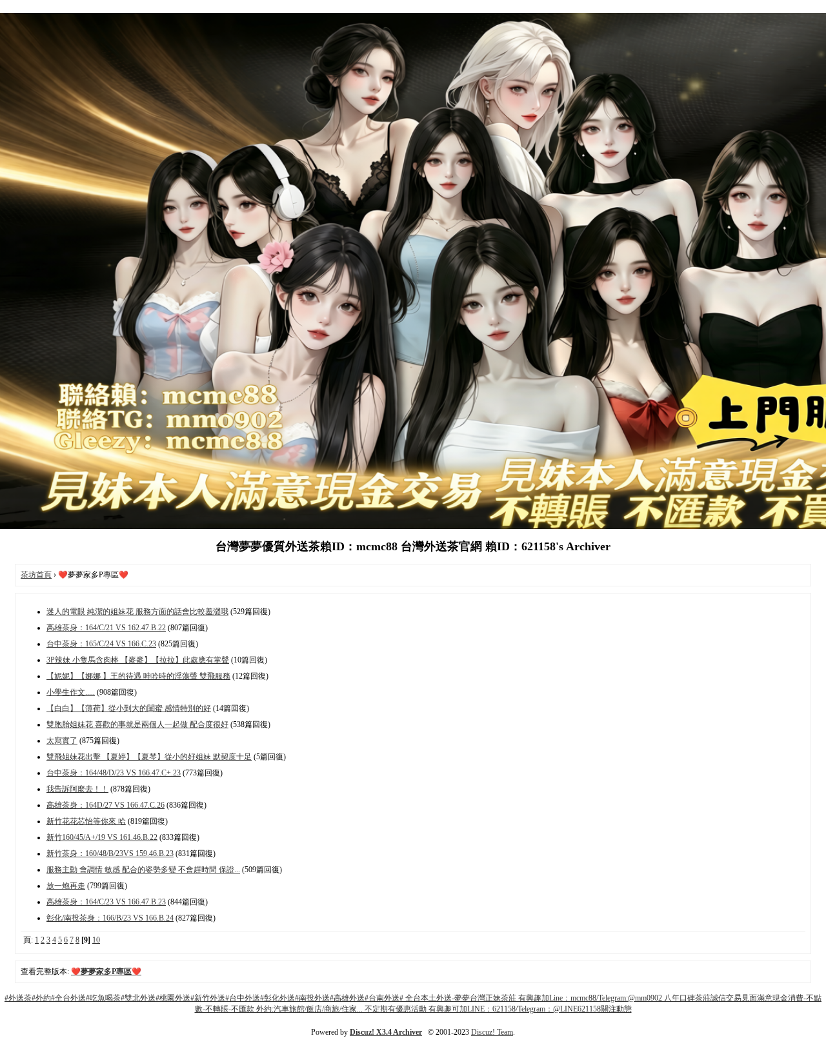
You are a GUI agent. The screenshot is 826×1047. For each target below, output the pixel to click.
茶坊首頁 (36, 574)
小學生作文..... (70, 692)
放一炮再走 (65, 885)
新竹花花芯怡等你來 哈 (86, 821)
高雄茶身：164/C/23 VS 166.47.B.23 (106, 901)
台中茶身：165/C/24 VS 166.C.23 (101, 643)
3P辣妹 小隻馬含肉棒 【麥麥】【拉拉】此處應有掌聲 (137, 659)
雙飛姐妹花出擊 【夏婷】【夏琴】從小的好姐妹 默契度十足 (149, 756)
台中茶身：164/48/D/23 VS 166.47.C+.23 (113, 772)
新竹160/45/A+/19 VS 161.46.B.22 (101, 837)
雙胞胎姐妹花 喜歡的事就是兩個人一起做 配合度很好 (137, 724)
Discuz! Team (492, 1032)
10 (96, 939)
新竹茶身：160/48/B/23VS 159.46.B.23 (110, 853)
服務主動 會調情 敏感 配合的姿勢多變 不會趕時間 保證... (143, 869)
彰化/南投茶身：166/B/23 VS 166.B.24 (110, 917)
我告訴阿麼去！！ (77, 788)
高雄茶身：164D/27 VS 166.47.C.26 (105, 805)
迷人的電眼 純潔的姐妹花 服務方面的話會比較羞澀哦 (137, 611)
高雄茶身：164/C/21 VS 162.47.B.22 (106, 627)
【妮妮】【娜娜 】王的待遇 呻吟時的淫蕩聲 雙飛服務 (138, 676)
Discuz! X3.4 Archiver (386, 1032)
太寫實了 (61, 740)
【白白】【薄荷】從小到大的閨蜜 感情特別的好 (128, 708)
